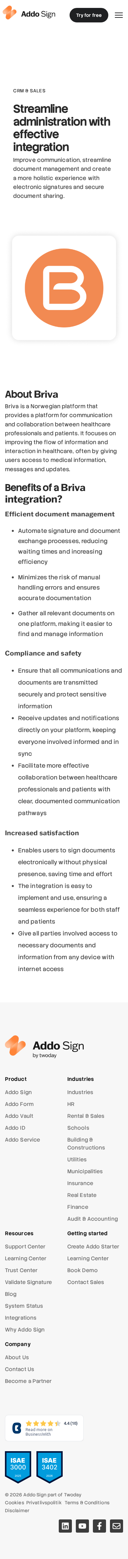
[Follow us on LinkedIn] (65, 1526)
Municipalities (85, 1171)
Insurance (80, 1183)
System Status (24, 1305)
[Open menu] (118, 15)
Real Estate (81, 1195)
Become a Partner (28, 1381)
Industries (80, 1092)
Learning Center (26, 1258)
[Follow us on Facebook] (99, 1526)
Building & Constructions (86, 1143)
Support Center (25, 1246)
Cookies (14, 1503)
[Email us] (116, 1526)
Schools (78, 1127)
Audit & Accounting (92, 1218)
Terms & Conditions (87, 1503)
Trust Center (21, 1270)
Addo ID (15, 1127)
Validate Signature (28, 1282)
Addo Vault (19, 1116)
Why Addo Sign (25, 1329)
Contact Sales (85, 1282)
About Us (17, 1357)
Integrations (20, 1317)
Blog (10, 1294)
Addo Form (19, 1104)
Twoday (73, 1495)
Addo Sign (18, 1092)
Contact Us (19, 1369)
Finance (77, 1207)
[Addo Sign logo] (29, 12)
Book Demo (82, 1270)
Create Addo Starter (93, 1246)
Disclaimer (17, 1510)
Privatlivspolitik (44, 1503)
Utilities (77, 1159)
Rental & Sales (85, 1116)
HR (71, 1104)
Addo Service (22, 1139)
